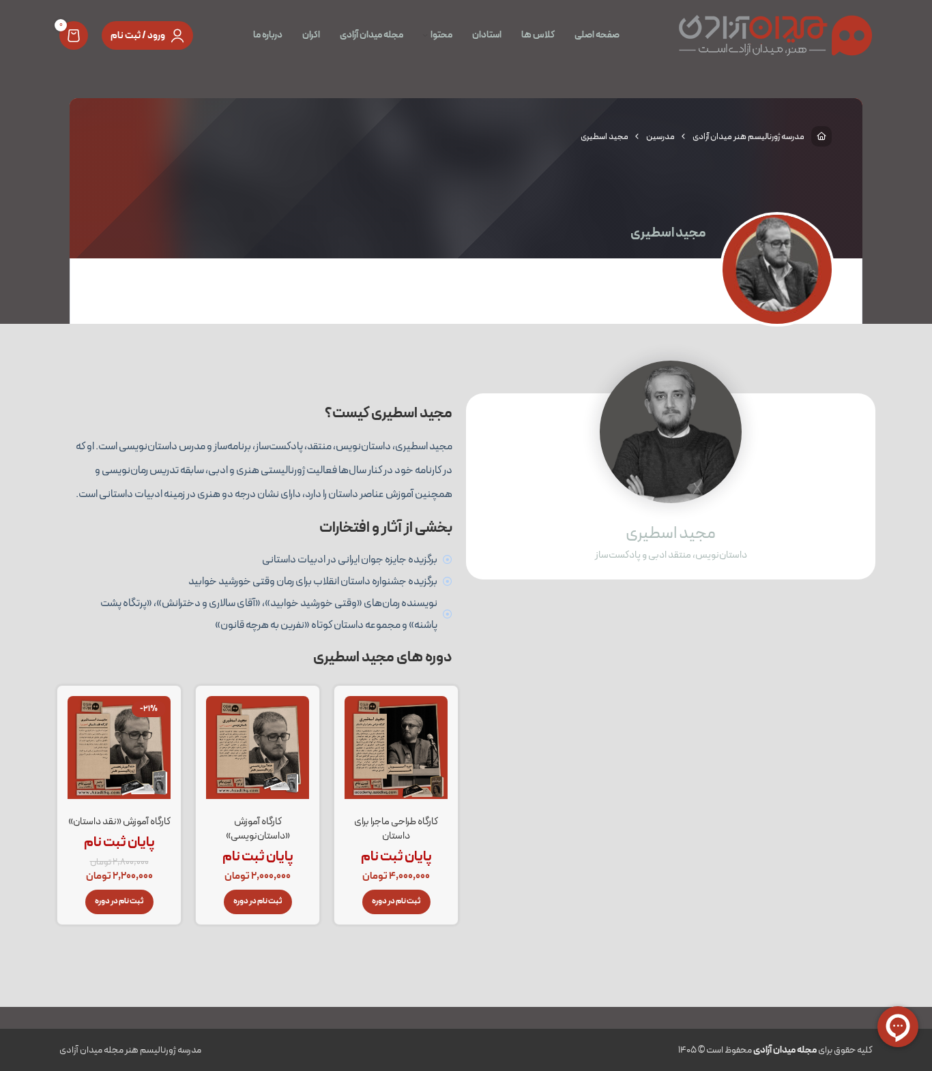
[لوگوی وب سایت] (776, 34)
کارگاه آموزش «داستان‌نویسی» (258, 828)
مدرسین (660, 137)
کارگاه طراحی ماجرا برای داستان (396, 828)
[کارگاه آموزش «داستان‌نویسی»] (257, 752)
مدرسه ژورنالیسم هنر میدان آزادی (748, 137)
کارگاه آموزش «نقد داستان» (119, 821)
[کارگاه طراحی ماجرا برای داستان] (396, 752)
